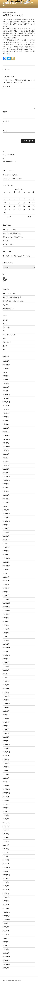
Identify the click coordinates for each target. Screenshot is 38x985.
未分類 (5, 346)
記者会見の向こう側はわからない (13, 237)
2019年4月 (6, 543)
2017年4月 (6, 633)
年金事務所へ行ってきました (12, 256)
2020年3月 (6, 502)
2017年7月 (6, 621)
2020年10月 (6, 480)
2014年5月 (6, 726)
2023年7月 (6, 376)
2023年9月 (6, 368)
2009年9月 (6, 923)
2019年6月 (6, 536)
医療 (4, 331)
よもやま (7, 69)
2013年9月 (6, 755)
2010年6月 (6, 889)
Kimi (15, 12)
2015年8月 (6, 692)
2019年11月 (6, 517)
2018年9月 (6, 569)
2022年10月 (6, 402)
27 (19, 209)
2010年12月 (6, 867)
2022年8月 (6, 409)
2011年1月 (6, 863)
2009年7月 (6, 930)
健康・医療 (6, 327)
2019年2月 (6, 551)
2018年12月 (6, 558)
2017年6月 (6, 625)
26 (14, 209)
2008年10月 (6, 964)
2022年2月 (6, 432)
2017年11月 (6, 607)
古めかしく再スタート (10, 229)
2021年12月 (6, 439)
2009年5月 (6, 938)
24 (5, 209)
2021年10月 (6, 446)
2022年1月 (6, 435)
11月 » (29, 216)
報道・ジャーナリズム (10, 335)
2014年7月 (6, 718)
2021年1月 (6, 473)
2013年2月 (6, 782)
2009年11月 (6, 916)
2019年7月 (6, 532)
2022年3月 (6, 428)
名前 (5, 112)
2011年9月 (6, 834)
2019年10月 (6, 521)
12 (14, 202)
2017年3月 (6, 636)
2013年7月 (6, 763)
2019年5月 (6, 540)
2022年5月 (6, 420)
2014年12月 (6, 703)
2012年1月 (6, 819)
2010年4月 (6, 897)
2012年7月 (6, 800)
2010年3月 (6, 901)
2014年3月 (6, 733)
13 (19, 202)
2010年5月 (6, 893)
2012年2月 (6, 815)
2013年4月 (6, 774)
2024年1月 (6, 361)
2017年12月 (6, 603)
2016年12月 (6, 647)
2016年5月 (6, 674)
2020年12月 (6, 476)
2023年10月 (6, 365)
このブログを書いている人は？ (12, 178)
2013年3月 (6, 778)
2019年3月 (6, 547)
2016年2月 (6, 685)
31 (5, 213)
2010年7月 (6, 886)
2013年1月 (6, 785)
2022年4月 (6, 424)
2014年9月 (6, 711)
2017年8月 (6, 618)
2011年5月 (6, 849)
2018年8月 (6, 573)
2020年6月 (6, 491)
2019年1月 (6, 554)
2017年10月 (6, 610)
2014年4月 (6, 729)
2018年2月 (6, 595)
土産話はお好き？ (8, 244)
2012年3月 (6, 811)
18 (9, 206)
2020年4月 (6, 499)
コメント (6, 86)
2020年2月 (6, 506)
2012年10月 (6, 793)
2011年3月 (6, 856)
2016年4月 (6, 677)
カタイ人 (5, 240)
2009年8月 (6, 927)
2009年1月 (6, 953)
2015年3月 (6, 700)
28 (24, 209)
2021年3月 (6, 465)
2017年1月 (6, 644)
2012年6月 (6, 804)
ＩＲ (4, 349)
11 (9, 202)
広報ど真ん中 (7, 342)
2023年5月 (6, 379)
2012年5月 (6, 808)
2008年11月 (6, 960)
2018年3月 (6, 592)
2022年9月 (6, 405)
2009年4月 (6, 942)
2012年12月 (6, 789)
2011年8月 (6, 837)
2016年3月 (6, 681)
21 (24, 206)
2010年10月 (6, 875)
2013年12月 (6, 744)
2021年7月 (6, 458)
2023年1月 (6, 391)
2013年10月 (6, 752)
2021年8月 (6, 454)
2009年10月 (6, 919)
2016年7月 (6, 666)
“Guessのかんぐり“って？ (11, 175)
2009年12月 (6, 912)
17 (5, 206)
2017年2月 (6, 640)
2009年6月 (6, 934)
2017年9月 (6, 614)
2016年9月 (6, 659)
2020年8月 (6, 484)
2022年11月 (6, 398)
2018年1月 (6, 599)
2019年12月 (6, 513)
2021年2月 (6, 469)
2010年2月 (6, 904)
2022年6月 (6, 417)
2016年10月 (6, 655)
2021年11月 (6, 443)
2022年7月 (6, 413)
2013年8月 (6, 759)
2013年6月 (6, 767)
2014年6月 (6, 722)
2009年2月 (6, 949)
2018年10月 (6, 566)
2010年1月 (6, 908)
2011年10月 (6, 830)
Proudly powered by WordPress (12, 980)
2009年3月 (6, 945)
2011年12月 (6, 822)
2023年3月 (6, 383)
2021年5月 (6, 461)
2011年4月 (6, 852)
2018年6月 (6, 580)
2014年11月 (6, 707)
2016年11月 (6, 651)
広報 (4, 338)
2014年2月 (6, 737)
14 (24, 202)
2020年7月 (6, 487)
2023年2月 (6, 387)
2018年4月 (6, 588)
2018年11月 (6, 562)
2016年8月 (6, 662)
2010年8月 (6, 882)
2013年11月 (6, 748)
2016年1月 (6, 688)
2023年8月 (6, 372)
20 (19, 206)
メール (6, 121)
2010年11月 (6, 871)
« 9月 (9, 216)
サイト (5, 130)
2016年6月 (6, 670)
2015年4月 (6, 696)
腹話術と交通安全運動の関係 (12, 233)
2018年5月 (6, 584)
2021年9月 (6, 450)
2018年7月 (6, 577)
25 (9, 209)
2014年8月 (6, 715)
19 (14, 206)
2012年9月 (6, 796)
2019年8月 (6, 528)
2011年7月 (6, 841)
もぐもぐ (5, 320)
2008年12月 (6, 956)
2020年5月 (6, 495)
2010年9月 (6, 878)
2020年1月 (6, 510)
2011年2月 (6, 860)
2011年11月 (6, 826)
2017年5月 (6, 629)
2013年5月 (6, 770)
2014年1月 (6, 741)
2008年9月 (6, 968)
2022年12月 (6, 394)
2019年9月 (6, 525)
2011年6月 (6, 845)
